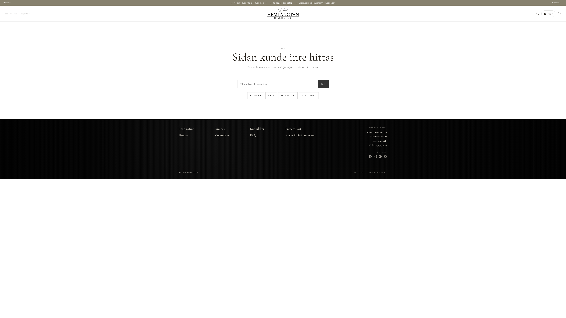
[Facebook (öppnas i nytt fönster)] (370, 156)
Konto (183, 135)
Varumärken (223, 135)
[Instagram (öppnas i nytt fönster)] (375, 156)
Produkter (13, 14)
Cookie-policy (358, 173)
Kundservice (557, 3)
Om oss (220, 129)
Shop (271, 96)
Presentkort (293, 129)
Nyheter (7, 3)
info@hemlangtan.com (377, 132)
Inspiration (25, 14)
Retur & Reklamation (300, 135)
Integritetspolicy (378, 173)
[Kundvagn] (559, 13)
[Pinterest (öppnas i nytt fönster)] (380, 156)
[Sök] (537, 13)
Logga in (550, 14)
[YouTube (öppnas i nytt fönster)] (385, 156)
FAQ (253, 135)
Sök (323, 84)
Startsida (255, 96)
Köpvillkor (257, 129)
